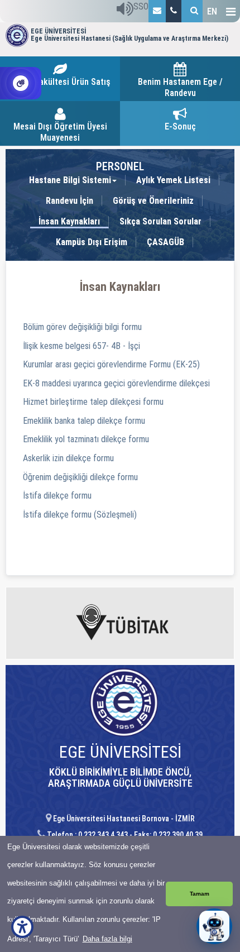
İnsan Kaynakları (69, 221)
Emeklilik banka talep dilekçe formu (84, 420)
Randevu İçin (69, 200)
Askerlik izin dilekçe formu (68, 458)
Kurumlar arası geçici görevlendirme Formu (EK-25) (111, 364)
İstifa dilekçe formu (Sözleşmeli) (80, 514)
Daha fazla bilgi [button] (107, 939)
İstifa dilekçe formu (57, 495)
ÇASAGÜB (165, 242)
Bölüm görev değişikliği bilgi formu (82, 327)
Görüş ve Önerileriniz (153, 200)
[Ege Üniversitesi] (192, 11)
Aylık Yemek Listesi (173, 180)
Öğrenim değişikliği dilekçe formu (80, 477)
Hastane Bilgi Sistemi (70, 180)
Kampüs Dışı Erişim (91, 242)
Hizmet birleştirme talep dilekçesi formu (93, 401)
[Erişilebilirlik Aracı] (22, 927)
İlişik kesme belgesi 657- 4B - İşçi (81, 346)
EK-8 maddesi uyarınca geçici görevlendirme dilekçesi (116, 383)
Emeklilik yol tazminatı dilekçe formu (86, 439)
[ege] (157, 11)
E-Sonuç (180, 126)
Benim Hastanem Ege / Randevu (180, 87)
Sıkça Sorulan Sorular (160, 221)
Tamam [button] (199, 894)
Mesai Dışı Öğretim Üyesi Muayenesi (60, 132)
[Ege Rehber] (173, 11)
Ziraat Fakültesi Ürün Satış (60, 81)
